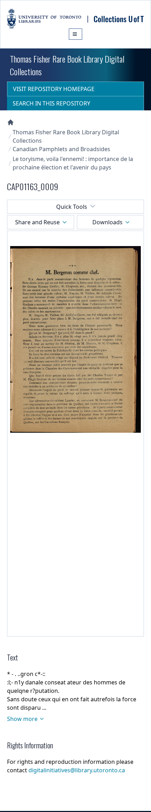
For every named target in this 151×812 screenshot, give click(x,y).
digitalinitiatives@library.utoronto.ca (76, 770)
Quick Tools (71, 207)
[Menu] (75, 34)
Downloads (107, 222)
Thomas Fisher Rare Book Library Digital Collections (66, 136)
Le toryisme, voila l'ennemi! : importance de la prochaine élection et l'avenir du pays (73, 163)
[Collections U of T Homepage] (10, 122)
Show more (22, 719)
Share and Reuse (37, 222)
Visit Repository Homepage (53, 89)
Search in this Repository (51, 103)
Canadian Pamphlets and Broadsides (61, 149)
